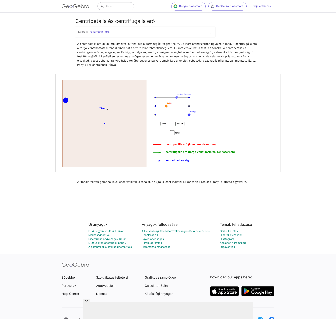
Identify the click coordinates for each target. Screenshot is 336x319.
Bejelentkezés (262, 6)
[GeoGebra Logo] (75, 6)
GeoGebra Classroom (229, 6)
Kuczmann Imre (99, 31)
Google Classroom (190, 6)
